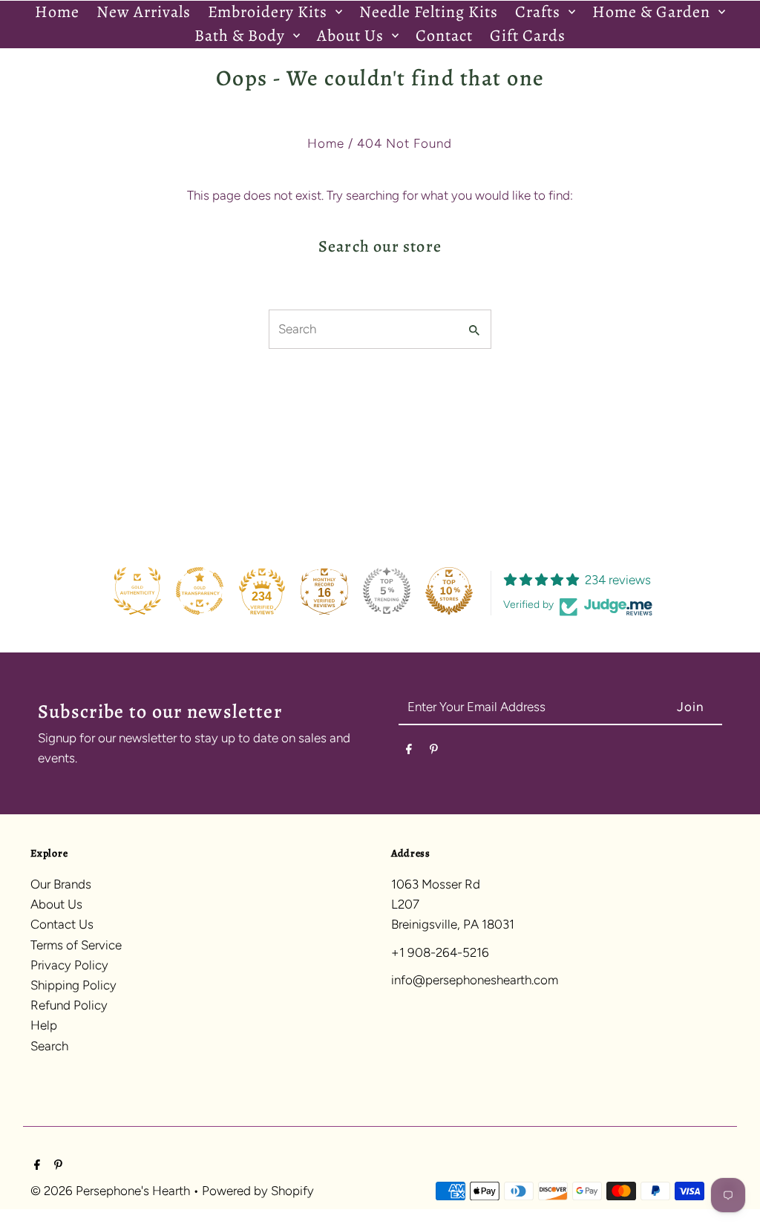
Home (325, 143)
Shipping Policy (73, 985)
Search (49, 1045)
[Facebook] (409, 752)
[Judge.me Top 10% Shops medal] (449, 591)
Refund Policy (69, 1005)
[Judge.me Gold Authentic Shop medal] (137, 591)
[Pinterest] (434, 752)
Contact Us (62, 924)
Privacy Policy (69, 965)
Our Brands (60, 884)
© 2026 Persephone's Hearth (111, 1190)
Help (43, 1025)
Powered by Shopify (258, 1190)
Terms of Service (76, 945)
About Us (56, 904)
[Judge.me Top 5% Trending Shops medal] (386, 591)
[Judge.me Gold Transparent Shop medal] (199, 591)
